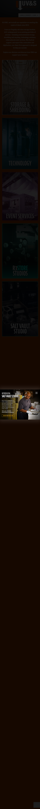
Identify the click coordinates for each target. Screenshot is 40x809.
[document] (20, 404)
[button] (36, 393)
